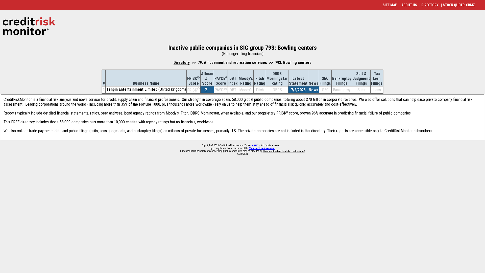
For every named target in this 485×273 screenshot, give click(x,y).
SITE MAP (390, 5)
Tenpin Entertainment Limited (131, 89)
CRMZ (255, 145)
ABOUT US (409, 5)
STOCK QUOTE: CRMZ (459, 5)
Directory (182, 62)
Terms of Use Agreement (262, 148)
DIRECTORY (430, 5)
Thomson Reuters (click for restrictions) (284, 151)
